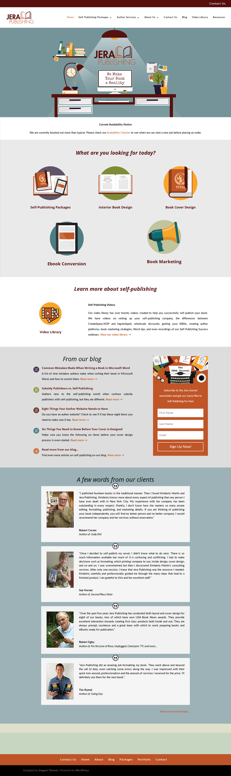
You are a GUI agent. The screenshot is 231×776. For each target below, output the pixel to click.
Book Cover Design (180, 207)
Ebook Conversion (66, 264)
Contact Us (217, 3)
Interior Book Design (115, 207)
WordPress (82, 770)
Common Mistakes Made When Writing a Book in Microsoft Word (86, 368)
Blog (184, 17)
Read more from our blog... (60, 449)
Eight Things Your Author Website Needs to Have (75, 408)
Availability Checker (118, 132)
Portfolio (144, 759)
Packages (126, 759)
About (99, 759)
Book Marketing (164, 261)
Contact (161, 759)
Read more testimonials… (175, 711)
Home (70, 17)
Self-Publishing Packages (94, 17)
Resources (219, 17)
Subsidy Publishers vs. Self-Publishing (67, 388)
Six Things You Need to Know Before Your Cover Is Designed (82, 429)
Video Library (200, 17)
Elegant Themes (48, 770)
